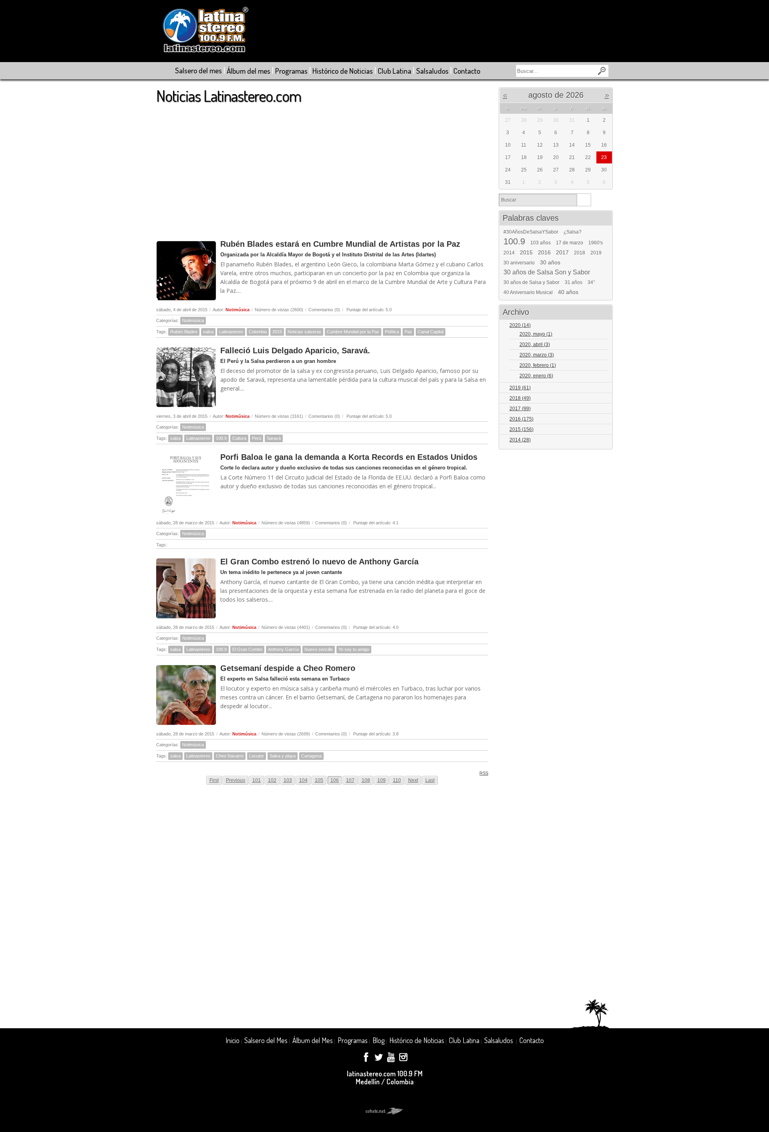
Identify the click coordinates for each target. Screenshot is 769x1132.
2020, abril (534, 344)
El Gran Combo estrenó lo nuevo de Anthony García (319, 561)
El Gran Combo (247, 649)
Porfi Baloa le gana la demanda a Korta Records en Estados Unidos (348, 457)
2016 (544, 252)
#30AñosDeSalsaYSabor (530, 232)
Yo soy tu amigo (353, 649)
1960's (595, 242)
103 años (540, 242)
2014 (509, 252)
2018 (579, 252)
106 (334, 780)
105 (319, 780)
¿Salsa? (573, 232)
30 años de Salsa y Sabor (531, 282)
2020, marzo (536, 355)
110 (397, 780)
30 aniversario (519, 262)
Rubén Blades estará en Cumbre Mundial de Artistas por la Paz (340, 244)
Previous (235, 780)
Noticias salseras (304, 331)
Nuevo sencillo (318, 649)
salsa (208, 331)
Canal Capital (430, 331)
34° (591, 282)
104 (303, 780)
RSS (483, 773)
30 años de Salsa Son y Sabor (546, 272)
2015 (277, 331)
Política (392, 331)
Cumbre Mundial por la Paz (353, 331)
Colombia (258, 331)
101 (256, 780)
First (214, 780)
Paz (408, 331)
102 (272, 780)
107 (350, 780)
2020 (520, 325)
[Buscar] (584, 200)
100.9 (221, 438)
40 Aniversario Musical (528, 292)
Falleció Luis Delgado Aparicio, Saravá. (295, 350)
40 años (568, 292)
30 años (550, 262)
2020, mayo (535, 334)
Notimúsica (237, 309)
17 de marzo (569, 242)
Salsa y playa (283, 755)
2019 (596, 252)
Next (413, 780)
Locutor (256, 755)
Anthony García (283, 649)
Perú (256, 438)
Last (430, 780)
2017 (562, 252)
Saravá (274, 438)
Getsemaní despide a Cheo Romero (287, 668)
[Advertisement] (322, 168)
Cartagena (311, 755)
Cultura (239, 438)
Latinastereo (231, 331)
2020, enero (536, 376)
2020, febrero (537, 365)
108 (366, 780)
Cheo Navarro (230, 755)
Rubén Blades (183, 331)
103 (288, 780)
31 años (573, 282)
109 (381, 780)
